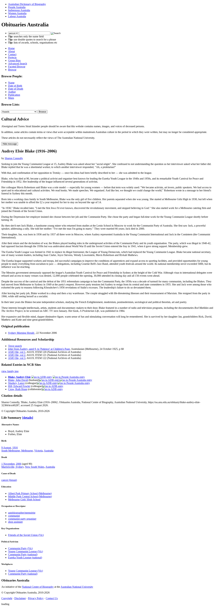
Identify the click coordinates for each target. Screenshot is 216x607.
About (11, 51)
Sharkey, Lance (16, 383)
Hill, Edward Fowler (19, 386)
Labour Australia (17, 16)
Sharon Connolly (14, 158)
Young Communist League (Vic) (25, 551)
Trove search (15, 345)
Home (11, 48)
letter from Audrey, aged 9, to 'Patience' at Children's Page (39, 348)
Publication (14, 94)
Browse (12, 69)
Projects (12, 57)
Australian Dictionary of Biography (27, 4)
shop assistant (15, 521)
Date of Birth (15, 85)
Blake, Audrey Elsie (19, 377)
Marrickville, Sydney (12, 466)
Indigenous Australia (19, 10)
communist (14, 515)
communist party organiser (22, 518)
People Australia (16, 7)
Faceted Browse (16, 66)
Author (12, 91)
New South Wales (34, 466)
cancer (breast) (9, 480)
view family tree (10, 371)
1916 (15, 447)
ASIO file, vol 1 (16, 352)
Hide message (10, 144)
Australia (48, 450)
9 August (6, 447)
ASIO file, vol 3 (16, 358)
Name (11, 82)
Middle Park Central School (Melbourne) (30, 496)
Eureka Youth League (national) (25, 557)
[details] (27, 417)
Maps (11, 97)
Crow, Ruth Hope (17, 389)
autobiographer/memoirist (21, 512)
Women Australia (17, 13)
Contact (12, 54)
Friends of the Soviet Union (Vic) (26, 535)
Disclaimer (20, 598)
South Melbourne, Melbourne (17, 450)
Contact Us (52, 598)
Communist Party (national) (22, 554)
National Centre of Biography (38, 586)
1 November (8, 463)
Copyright (6, 598)
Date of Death (15, 88)
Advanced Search (17, 63)
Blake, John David (18, 380)
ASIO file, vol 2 (16, 355)
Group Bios (14, 60)
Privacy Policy (36, 598)
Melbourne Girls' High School (24, 499)
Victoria (38, 450)
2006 (18, 463)
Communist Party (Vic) (20, 548)
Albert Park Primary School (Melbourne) (30, 493)
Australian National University (77, 586)
